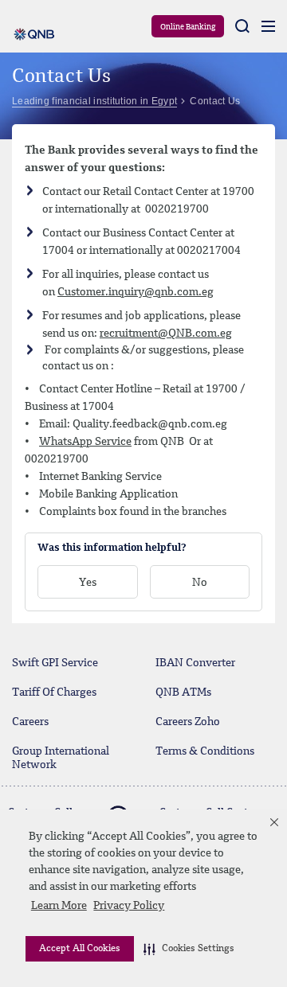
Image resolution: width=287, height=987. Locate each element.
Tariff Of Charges (54, 692)
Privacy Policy (128, 905)
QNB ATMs (183, 692)
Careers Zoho (187, 722)
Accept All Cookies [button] (79, 949)
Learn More (59, 905)
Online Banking (187, 27)
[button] (189, 949)
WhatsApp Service (85, 441)
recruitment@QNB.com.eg (166, 333)
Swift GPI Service (55, 663)
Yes (87, 582)
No (199, 582)
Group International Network (60, 758)
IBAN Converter (195, 663)
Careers (30, 722)
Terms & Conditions (204, 751)
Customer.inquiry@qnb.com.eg (135, 292)
